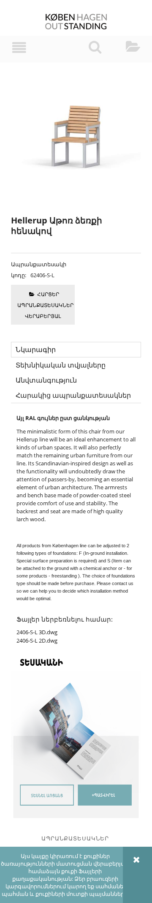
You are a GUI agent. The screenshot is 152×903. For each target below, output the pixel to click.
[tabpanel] (76, 529)
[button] (19, 48)
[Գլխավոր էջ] (76, 21)
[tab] (76, 349)
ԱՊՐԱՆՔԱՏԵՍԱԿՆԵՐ (75, 838)
